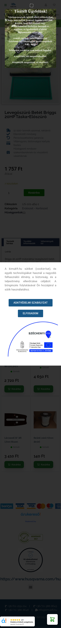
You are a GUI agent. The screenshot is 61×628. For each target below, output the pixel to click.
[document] (30, 314)
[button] (52, 619)
